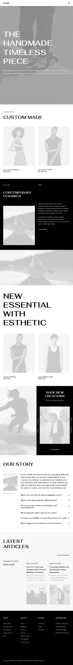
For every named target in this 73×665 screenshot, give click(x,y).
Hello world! (8, 564)
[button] (69, 3)
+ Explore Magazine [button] (63, 555)
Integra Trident (44, 170)
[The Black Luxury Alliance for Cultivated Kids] (6, 3)
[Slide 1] (4, 176)
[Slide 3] (8, 383)
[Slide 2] (6, 176)
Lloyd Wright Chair (45, 377)
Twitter (40, 626)
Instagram (41, 630)
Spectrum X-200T (10, 170)
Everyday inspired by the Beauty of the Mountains (59, 569)
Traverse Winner (9, 377)
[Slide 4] (10, 383)
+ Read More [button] (42, 229)
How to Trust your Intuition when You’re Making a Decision (36, 569)
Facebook (41, 623)
